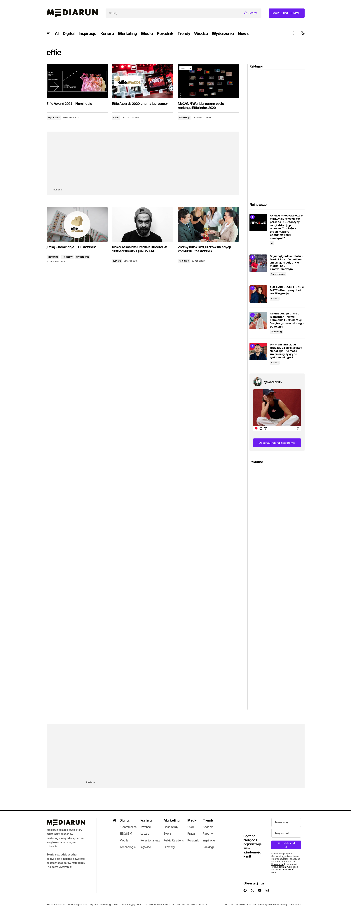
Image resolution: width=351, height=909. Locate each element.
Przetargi (169, 847)
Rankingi (208, 847)
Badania (208, 827)
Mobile (124, 840)
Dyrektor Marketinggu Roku (104, 904)
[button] (48, 33)
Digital (124, 820)
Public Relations (174, 840)
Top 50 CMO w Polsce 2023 (192, 904)
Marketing (184, 117)
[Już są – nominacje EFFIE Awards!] (77, 224)
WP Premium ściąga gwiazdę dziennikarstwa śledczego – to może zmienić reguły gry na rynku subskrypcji (286, 351)
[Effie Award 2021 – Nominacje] (77, 81)
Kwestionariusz (150, 840)
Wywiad (145, 847)
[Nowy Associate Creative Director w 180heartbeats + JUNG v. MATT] (142, 224)
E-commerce (278, 274)
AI (272, 243)
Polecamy (67, 256)
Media (192, 820)
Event (116, 117)
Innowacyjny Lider (131, 904)
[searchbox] (174, 13)
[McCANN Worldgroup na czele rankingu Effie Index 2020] (208, 81)
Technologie (128, 847)
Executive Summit (56, 904)
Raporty (208, 833)
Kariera (117, 260)
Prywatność (277, 864)
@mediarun (273, 381)
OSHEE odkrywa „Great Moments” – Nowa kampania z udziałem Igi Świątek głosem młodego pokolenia (287, 320)
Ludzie (144, 833)
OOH (190, 827)
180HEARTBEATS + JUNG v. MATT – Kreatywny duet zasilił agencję (287, 290)
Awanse (145, 827)
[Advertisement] (142, 162)
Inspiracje (209, 840)
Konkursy (184, 260)
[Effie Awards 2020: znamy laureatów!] (142, 81)
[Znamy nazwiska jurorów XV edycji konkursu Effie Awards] (208, 224)
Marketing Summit (77, 904)
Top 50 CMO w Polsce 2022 (159, 904)
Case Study (171, 827)
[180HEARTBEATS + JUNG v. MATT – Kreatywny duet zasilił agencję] (258, 294)
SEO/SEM (126, 833)
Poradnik (193, 840)
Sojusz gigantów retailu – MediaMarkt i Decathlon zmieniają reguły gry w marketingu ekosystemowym (286, 262)
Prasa (191, 833)
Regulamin (282, 866)
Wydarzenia (54, 117)
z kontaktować (286, 869)
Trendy (208, 820)
